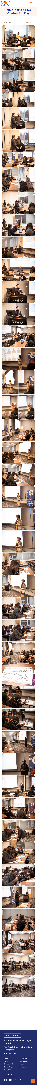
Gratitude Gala (9, 1064)
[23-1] (26, 407)
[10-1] (10, 179)
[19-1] (18, 359)
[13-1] (18, 225)
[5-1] (23, 99)
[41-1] (18, 808)
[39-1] (18, 764)
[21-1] (26, 382)
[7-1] (18, 141)
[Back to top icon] (33, 1081)
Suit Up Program (9, 1067)
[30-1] (18, 564)
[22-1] (10, 407)
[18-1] (18, 336)
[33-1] (18, 630)
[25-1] (18, 453)
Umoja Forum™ (24, 1058)
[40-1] (18, 786)
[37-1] (18, 719)
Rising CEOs (7, 1070)
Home (6, 1058)
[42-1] (18, 831)
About (6, 1061)
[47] (18, 942)
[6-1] (18, 118)
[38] (18, 742)
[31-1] (18, 586)
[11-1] (26, 179)
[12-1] (18, 203)
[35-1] (18, 675)
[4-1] (7, 99)
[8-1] (7, 159)
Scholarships (23, 1061)
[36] (18, 697)
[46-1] (18, 920)
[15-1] (18, 270)
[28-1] (18, 519)
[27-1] (18, 497)
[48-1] (18, 964)
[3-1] (18, 81)
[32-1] (18, 608)
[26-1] (18, 475)
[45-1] (18, 897)
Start (9, 22)
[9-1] (23, 159)
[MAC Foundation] (5, 3)
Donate (22, 1064)
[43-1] (18, 853)
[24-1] (18, 430)
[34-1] (18, 653)
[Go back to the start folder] (4, 22)
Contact (22, 1070)
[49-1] (18, 986)
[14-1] (18, 247)
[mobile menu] (34, 3)
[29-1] (18, 541)
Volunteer (23, 1067)
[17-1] (18, 314)
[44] (18, 875)
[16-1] (18, 292)
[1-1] (18, 36)
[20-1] (10, 382)
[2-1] (18, 59)
